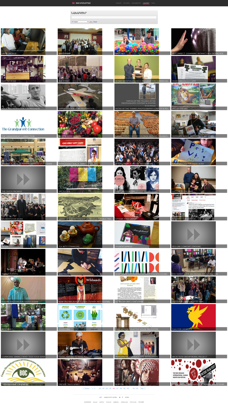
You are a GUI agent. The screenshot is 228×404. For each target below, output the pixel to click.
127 (117, 388)
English (95, 402)
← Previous (86, 388)
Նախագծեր (146, 3)
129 (124, 388)
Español (101, 402)
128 (121, 388)
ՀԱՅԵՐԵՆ (116, 402)
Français (108, 402)
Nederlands (124, 402)
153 (137, 388)
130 (128, 388)
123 (103, 388)
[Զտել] (91, 22)
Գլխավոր (118, 3)
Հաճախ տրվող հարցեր (110, 397)
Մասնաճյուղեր (136, 3)
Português (133, 402)
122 (100, 388)
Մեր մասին (126, 3)
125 (110, 388)
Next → (143, 388)
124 (107, 388)
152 (134, 388)
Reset (95, 22)
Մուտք (127, 397)
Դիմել (153, 3)
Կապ (100, 397)
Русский (141, 402)
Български (87, 402)
